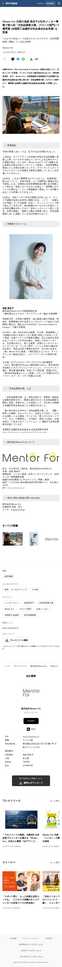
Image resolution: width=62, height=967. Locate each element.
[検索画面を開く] (59, 3)
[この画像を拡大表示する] (12, 539)
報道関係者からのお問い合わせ (31, 944)
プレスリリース (20, 666)
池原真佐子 (29, 603)
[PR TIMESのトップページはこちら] (11, 3)
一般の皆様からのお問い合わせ (31, 956)
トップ (7, 666)
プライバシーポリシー (31, 938)
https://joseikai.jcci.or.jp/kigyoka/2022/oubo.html (24, 432)
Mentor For (9, 609)
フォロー (31, 721)
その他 (35, 589)
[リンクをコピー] (36, 59)
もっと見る (55, 801)
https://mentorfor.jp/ (16, 488)
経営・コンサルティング (16, 589)
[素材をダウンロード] (31, 59)
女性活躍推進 (30, 615)
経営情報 (9, 576)
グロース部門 (25, 609)
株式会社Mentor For (38, 666)
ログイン (40, 3)
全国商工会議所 (12, 615)
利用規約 (48, 938)
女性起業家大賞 (46, 603)
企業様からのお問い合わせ (31, 950)
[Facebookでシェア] (18, 59)
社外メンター (42, 609)
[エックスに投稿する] (13, 59)
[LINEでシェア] (23, 59)
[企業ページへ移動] (31, 693)
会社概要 (13, 938)
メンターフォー (12, 603)
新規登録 (50, 3)
